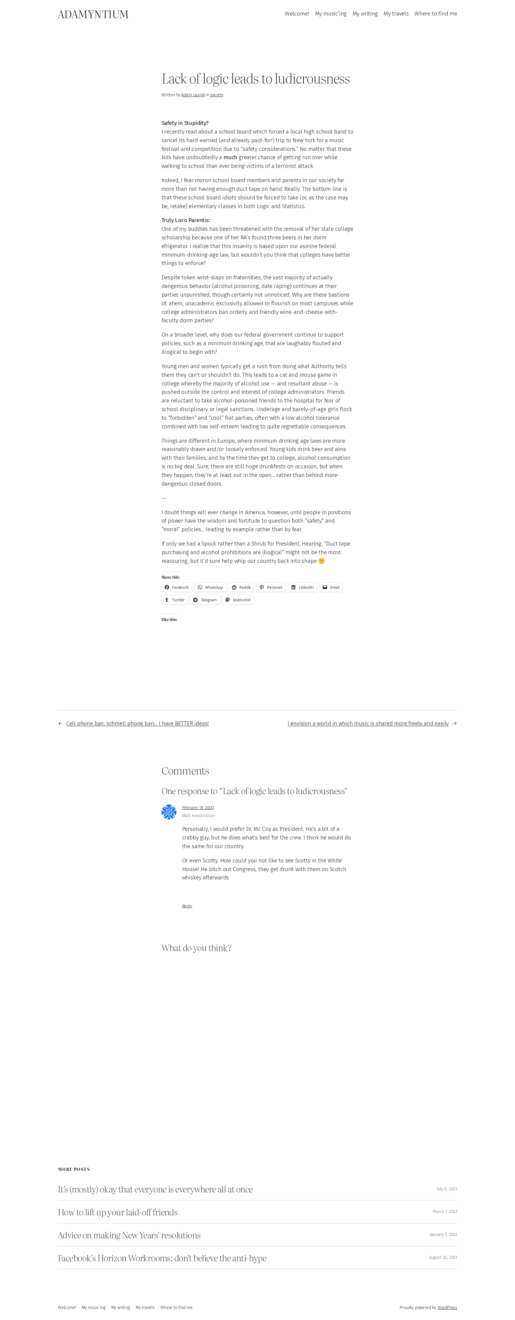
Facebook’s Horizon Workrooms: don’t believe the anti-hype (162, 1257)
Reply (187, 906)
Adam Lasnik (193, 94)
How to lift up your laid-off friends (117, 1211)
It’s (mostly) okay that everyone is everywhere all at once (155, 1188)
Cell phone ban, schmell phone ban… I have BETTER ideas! (137, 723)
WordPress (447, 1307)
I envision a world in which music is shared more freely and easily (368, 723)
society (217, 94)
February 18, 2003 (198, 807)
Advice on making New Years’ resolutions (129, 1234)
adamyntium (93, 13)
